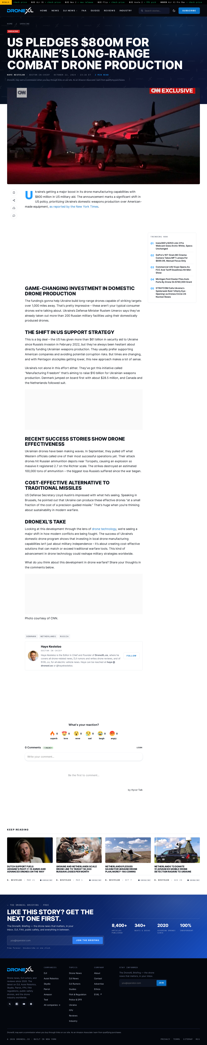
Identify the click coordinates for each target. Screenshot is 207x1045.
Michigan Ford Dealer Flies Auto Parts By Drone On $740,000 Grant (174, 280)
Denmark (31, 636)
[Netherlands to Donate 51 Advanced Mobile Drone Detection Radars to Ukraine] (177, 850)
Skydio (47, 983)
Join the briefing (87, 940)
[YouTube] (24, 1004)
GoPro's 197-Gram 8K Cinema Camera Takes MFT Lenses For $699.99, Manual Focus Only (172, 258)
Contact (98, 978)
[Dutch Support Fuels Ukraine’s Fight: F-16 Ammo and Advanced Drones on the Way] (30, 850)
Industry (126, 10)
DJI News (69, 10)
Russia (64, 636)
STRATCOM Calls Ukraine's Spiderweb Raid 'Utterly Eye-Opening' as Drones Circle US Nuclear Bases (171, 292)
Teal (46, 999)
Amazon (48, 994)
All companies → (52, 1005)
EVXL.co (45, 662)
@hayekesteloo (64, 665)
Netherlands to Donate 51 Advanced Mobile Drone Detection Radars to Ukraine (172, 869)
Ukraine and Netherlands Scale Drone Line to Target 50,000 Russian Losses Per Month (76, 869)
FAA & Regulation (77, 994)
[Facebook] (16, 1004)
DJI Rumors (74, 983)
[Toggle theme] (174, 11)
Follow (131, 655)
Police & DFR (75, 999)
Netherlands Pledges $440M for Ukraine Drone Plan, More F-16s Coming (121, 869)
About (97, 973)
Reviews (109, 10)
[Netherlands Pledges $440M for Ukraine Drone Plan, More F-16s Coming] (128, 850)
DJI (45, 973)
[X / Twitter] (9, 1004)
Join (161, 983)
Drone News (75, 973)
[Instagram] (31, 1004)
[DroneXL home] (20, 10)
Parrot (47, 989)
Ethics (97, 989)
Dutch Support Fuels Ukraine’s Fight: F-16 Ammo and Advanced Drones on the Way (26, 869)
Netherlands (48, 636)
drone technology (104, 529)
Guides (95, 10)
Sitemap (188, 1039)
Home (43, 10)
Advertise (99, 983)
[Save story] (14, 192)
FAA (84, 10)
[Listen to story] (14, 208)
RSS (198, 1039)
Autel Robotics (51, 978)
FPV (71, 1010)
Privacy (165, 1039)
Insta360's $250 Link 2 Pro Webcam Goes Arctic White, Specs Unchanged (174, 246)
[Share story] (14, 200)
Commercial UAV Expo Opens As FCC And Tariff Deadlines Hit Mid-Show (173, 270)
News (55, 10)
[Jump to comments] (14, 216)
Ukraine (25, 24)
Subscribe (189, 10)
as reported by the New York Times (73, 206)
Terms (176, 1039)
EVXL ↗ (98, 994)
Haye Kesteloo (51, 646)
